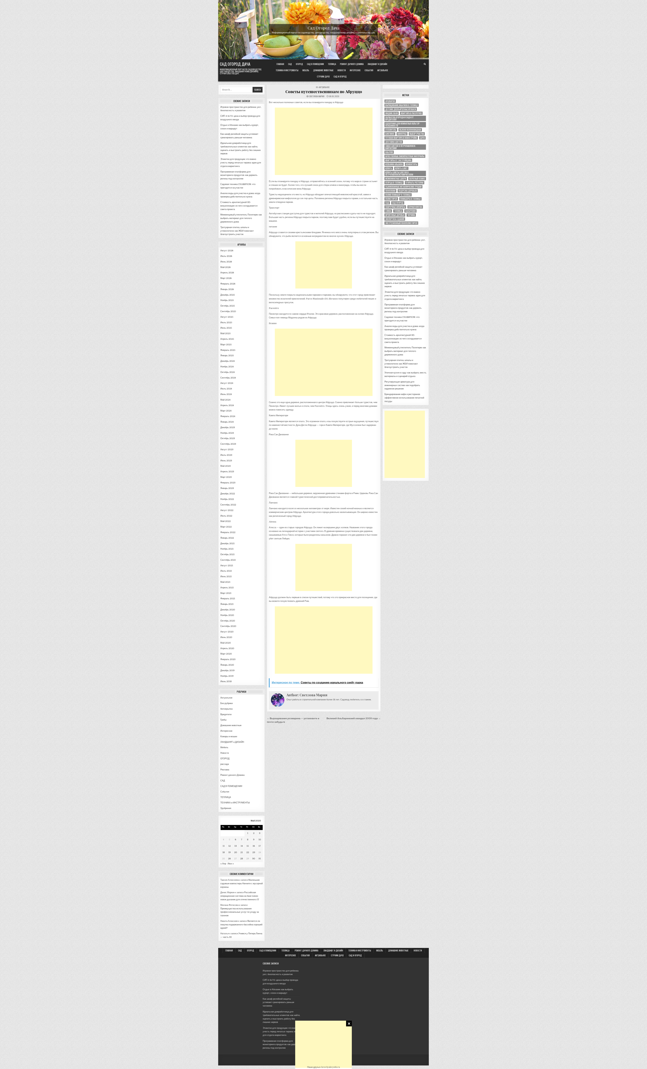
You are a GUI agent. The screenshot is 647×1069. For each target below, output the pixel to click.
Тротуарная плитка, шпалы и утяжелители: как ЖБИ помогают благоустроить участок (237, 231)
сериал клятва (415, 207)
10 (259, 839)
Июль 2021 (226, 571)
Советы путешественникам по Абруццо (323, 91)
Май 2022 (225, 521)
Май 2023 (225, 466)
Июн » (231, 863)
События (369, 70)
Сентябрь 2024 (228, 377)
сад (387, 202)
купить (388, 168)
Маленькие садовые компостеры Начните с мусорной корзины (241, 883)
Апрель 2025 (227, 339)
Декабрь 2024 (227, 361)
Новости (341, 70)
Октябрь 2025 (227, 306)
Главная (280, 64)
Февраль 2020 (228, 659)
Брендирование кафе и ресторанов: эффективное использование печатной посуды (404, 398)
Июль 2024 (226, 388)
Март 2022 (226, 526)
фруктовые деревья (394, 215)
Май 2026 (225, 267)
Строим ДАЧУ (323, 76)
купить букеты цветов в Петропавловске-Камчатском (399, 173)
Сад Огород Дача (324, 27)
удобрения (410, 211)
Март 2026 (226, 278)
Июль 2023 (226, 455)
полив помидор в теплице (398, 194)
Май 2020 (225, 643)
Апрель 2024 (227, 405)
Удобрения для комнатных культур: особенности (402, 124)
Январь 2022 (227, 538)
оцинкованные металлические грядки (403, 186)
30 (253, 858)
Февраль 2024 (227, 416)
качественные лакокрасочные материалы (404, 156)
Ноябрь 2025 (227, 300)
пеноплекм (390, 190)
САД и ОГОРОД (340, 76)
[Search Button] (425, 64)
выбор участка (417, 133)
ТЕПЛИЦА (332, 64)
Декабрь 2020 (227, 609)
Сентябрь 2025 (228, 311)
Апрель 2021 (227, 587)
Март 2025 (226, 344)
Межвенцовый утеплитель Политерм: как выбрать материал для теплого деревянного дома (241, 218)
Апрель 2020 (227, 648)
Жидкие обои (391, 113)
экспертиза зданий (394, 219)
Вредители (226, 714)
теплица (398, 211)
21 (241, 852)
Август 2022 (226, 510)
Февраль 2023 (227, 482)
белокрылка (226, 709)
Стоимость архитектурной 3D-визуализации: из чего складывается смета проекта (238, 206)
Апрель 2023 (227, 471)
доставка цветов (393, 141)
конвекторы (411, 164)
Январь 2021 (227, 604)
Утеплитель (390, 129)
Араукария (390, 101)
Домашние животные (323, 70)
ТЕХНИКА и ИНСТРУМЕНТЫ (287, 70)
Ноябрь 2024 (227, 366)
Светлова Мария (316, 96)
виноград (402, 133)
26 (229, 858)
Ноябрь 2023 (227, 433)
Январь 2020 (227, 665)
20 (235, 852)
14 (242, 846)
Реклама (224, 769)
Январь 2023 (227, 488)
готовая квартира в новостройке (401, 137)
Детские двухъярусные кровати (400, 109)
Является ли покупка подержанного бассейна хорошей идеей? (241, 924)
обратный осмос (417, 178)
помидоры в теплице (410, 198)
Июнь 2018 (226, 681)
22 (247, 852)
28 (241, 858)
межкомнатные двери (395, 178)
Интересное (355, 70)
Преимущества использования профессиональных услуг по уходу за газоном (239, 912)
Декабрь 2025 (227, 295)
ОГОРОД (299, 64)
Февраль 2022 (227, 532)
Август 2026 (226, 250)
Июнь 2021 (226, 576)
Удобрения (225, 808)
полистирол (391, 198)
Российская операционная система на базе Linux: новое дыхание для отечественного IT (239, 896)
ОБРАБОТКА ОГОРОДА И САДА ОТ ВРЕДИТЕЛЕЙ (399, 118)
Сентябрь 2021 (228, 560)
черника (411, 215)
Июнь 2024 (226, 394)
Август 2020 (227, 631)
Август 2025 (226, 317)
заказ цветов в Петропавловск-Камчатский (400, 147)
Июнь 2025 (226, 328)
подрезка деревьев (407, 190)
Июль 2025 (226, 322)
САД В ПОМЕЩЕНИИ (315, 64)
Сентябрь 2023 (228, 444)
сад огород (397, 202)
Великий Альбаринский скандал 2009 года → (354, 718)
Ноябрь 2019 (227, 676)
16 (254, 846)
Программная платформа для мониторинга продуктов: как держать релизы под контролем (238, 175)
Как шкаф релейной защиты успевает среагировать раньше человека (278, 1002)
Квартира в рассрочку (411, 113)
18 (223, 852)
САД (290, 64)
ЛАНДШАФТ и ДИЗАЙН (377, 64)
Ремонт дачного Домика (352, 64)
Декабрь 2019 (227, 670)
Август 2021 (226, 565)
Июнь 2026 (226, 261)
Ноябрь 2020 (227, 615)
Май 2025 (225, 333)
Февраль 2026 (227, 283)
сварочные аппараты (395, 207)
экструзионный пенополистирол (401, 223)
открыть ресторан (414, 182)
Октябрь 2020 (227, 620)
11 (224, 846)
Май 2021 (225, 582)
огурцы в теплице (394, 182)
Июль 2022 (226, 516)
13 (235, 846)
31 (259, 858)
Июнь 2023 (226, 460)
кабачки (389, 152)
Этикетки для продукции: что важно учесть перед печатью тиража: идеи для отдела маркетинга (240, 162)
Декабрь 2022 (227, 493)
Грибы (223, 720)
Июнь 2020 (226, 637)
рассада (224, 764)
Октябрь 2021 (227, 554)
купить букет (401, 168)
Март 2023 (226, 477)
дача (422, 137)
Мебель (305, 70)
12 (229, 846)
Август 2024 (226, 383)
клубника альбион (394, 164)
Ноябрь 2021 (227, 549)
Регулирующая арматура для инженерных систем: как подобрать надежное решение (402, 385)
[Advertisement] (323, 1044)
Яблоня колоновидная (410, 129)
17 (259, 846)
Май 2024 (225, 399)
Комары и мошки (228, 736)
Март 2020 (226, 653)
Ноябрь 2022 (227, 499)
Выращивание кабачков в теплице (401, 105)
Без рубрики (226, 703)
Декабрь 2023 (227, 427)
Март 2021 (225, 593)
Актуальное (382, 70)
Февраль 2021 (227, 598)
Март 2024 (226, 410)
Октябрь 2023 (227, 438)
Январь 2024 (227, 422)
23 (253, 852)
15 (248, 846)
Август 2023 (226, 449)
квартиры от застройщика (398, 160)
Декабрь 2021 (227, 543)
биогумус (389, 133)
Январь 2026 (227, 289)
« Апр (223, 863)
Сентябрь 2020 (228, 626)
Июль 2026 (226, 256)
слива (388, 211)
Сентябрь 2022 (228, 504)
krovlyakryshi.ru (330, 1067)
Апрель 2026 (227, 272)
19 (229, 852)
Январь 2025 (227, 355)
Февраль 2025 (227, 350)
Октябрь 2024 (227, 372)
